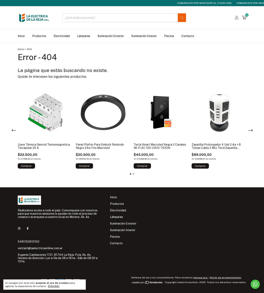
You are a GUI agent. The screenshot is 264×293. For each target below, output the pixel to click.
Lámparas (83, 36)
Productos (39, 36)
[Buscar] (182, 17)
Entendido (53, 286)
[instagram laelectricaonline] (19, 228)
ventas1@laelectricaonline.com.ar (40, 248)
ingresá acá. (200, 277)
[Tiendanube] (147, 283)
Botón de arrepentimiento (225, 277)
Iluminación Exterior (111, 36)
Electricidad (62, 36)
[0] (244, 17)
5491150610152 (28, 241)
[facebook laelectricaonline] (27, 228)
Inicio (21, 36)
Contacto (187, 36)
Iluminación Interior (144, 36)
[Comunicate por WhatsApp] (255, 284)
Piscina (169, 36)
